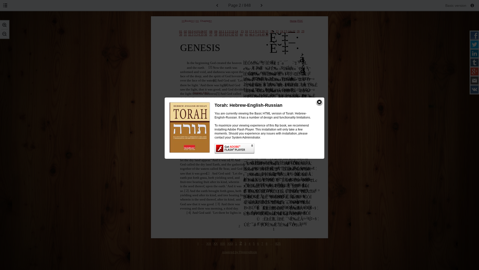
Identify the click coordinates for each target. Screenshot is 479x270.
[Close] (319, 102)
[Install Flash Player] (264, 149)
